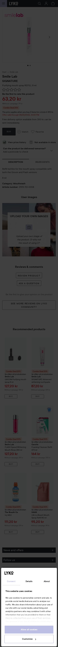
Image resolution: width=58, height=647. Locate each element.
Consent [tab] (11, 581)
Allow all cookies (29, 629)
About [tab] (47, 581)
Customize (27, 639)
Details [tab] (29, 581)
